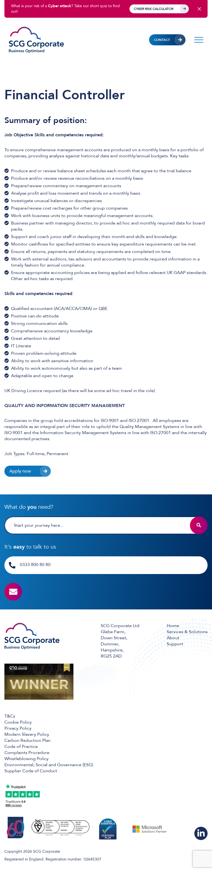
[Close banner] (199, 9)
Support (175, 644)
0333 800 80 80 (35, 565)
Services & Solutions (187, 632)
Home (173, 626)
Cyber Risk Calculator (153, 9)
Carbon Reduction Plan (27, 740)
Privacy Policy (17, 728)
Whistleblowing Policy (26, 759)
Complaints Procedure (26, 753)
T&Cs (9, 716)
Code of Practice (21, 747)
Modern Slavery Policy (26, 734)
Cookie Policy (18, 722)
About (173, 638)
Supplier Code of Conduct (30, 771)
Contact (162, 40)
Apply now (20, 471)
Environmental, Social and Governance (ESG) (48, 765)
